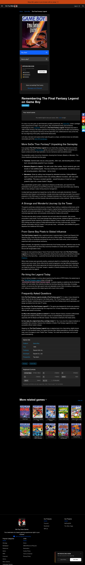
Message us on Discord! (35, 88)
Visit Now (75, 559)
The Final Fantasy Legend (32, 280)
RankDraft (46, 526)
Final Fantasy (39, 150)
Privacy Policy (27, 556)
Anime (4, 559)
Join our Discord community (23, 536)
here (60, 117)
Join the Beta (42, 71)
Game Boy (27, 11)
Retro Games (6, 561)
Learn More (63, 559)
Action (4, 551)
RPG (4, 553)
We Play (9, 6)
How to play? (25, 59)
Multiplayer (6, 545)
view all (80, 400)
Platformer (5, 548)
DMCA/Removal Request (30, 545)
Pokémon (24, 258)
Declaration (26, 548)
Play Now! (24, 52)
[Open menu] (2, 6)
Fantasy (25, 363)
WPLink (46, 528)
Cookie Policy (26, 551)
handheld (37, 128)
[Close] (81, 553)
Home (21, 11)
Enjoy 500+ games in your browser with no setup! (42, 2)
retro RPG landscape (41, 139)
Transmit (46, 523)
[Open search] (83, 6)
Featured (5, 556)
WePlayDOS (67, 523)
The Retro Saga (68, 526)
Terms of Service (27, 553)
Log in (76, 6)
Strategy (5, 543)
